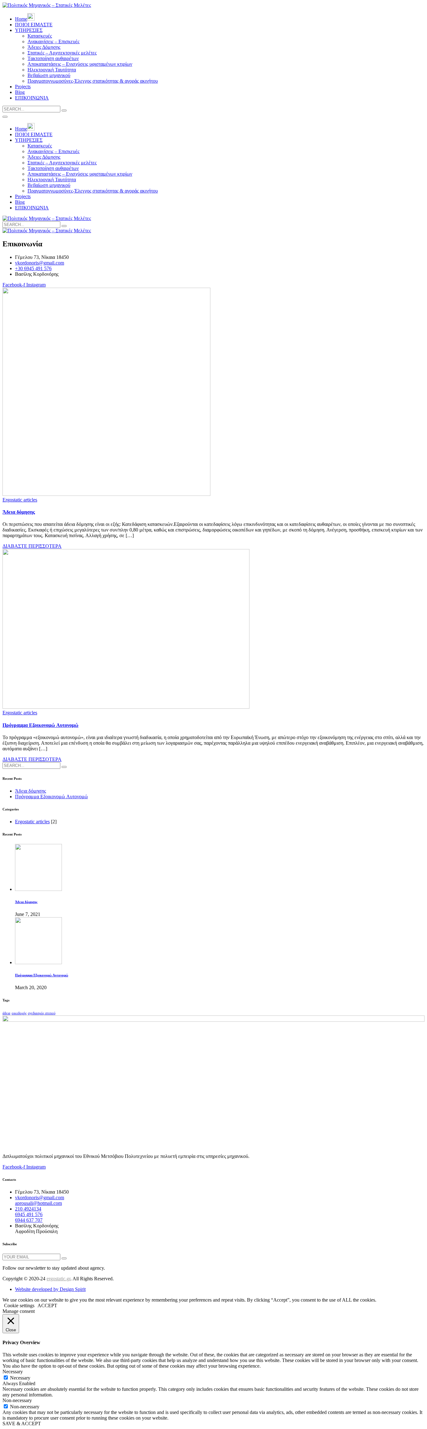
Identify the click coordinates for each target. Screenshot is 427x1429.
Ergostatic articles (20, 499)
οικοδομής (19, 1013)
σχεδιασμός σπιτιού (41, 1013)
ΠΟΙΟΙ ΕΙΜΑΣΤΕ (34, 24)
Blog (20, 92)
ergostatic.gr (58, 1278)
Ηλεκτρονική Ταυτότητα (52, 69)
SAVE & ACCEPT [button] (22, 1423)
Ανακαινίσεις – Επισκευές (53, 41)
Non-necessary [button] (17, 1400)
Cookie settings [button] (19, 1305)
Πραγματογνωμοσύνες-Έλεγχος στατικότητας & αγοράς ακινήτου (93, 81)
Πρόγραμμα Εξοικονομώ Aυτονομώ (40, 725)
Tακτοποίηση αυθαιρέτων (53, 58)
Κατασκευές (40, 36)
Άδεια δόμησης (19, 512)
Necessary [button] (13, 1371)
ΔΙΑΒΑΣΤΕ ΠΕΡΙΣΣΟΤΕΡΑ (32, 546)
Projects (23, 86)
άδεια (6, 1013)
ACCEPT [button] (47, 1305)
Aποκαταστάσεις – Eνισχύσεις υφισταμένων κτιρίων (80, 64)
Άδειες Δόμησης (44, 47)
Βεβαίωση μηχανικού (49, 75)
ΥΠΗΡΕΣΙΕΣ (29, 30)
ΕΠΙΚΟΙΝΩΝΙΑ (32, 97)
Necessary (20, 1377)
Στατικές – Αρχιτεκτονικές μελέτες (62, 52)
